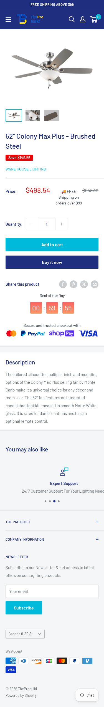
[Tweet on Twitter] (84, 284)
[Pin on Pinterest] (73, 284)
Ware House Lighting (26, 169)
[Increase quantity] (61, 224)
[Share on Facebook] (63, 284)
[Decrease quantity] (32, 224)
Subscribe (24, 607)
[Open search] (72, 19)
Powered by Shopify (21, 695)
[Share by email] (94, 284)
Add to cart (52, 244)
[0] (93, 19)
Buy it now (52, 262)
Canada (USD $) (20, 634)
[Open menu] (8, 19)
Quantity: (14, 224)
